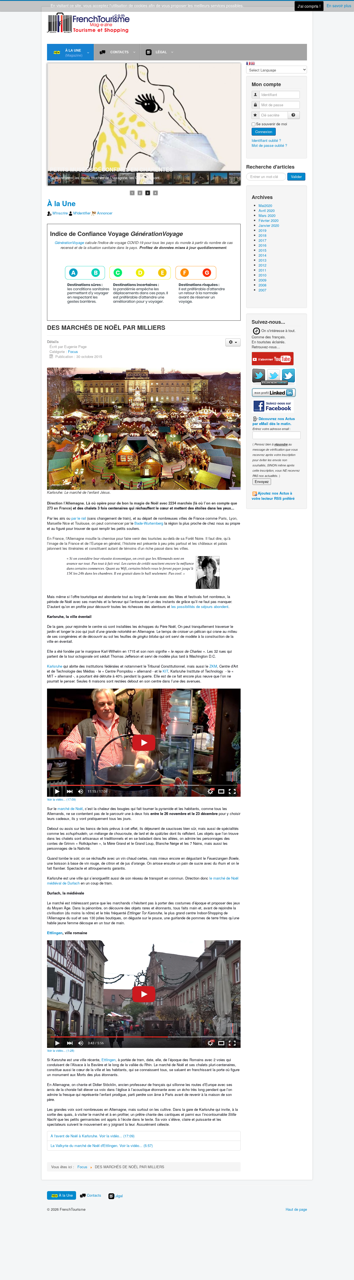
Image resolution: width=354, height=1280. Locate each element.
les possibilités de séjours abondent (199, 606)
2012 (262, 265)
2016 (262, 245)
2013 (262, 260)
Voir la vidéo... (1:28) (60, 1050)
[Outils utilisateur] (233, 343)
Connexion (263, 131)
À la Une (61, 203)
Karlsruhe (54, 666)
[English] (253, 62)
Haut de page (296, 1209)
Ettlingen (55, 933)
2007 (262, 290)
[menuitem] (70, 52)
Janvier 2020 (269, 225)
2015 (262, 250)
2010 (262, 275)
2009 (262, 280)
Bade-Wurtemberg (148, 523)
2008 (262, 285)
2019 (262, 230)
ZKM (213, 666)
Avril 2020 (267, 210)
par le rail (78, 518)
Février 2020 (268, 220)
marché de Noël (70, 808)
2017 (262, 240)
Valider (296, 176)
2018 (262, 235)
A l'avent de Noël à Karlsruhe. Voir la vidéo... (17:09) (92, 1136)
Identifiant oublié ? (266, 140)
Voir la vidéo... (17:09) (61, 799)
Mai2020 (265, 205)
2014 (262, 255)
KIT (165, 671)
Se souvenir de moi (271, 123)
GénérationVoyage (69, 242)
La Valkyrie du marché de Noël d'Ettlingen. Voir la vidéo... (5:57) (102, 1145)
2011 (262, 270)
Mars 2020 (267, 215)
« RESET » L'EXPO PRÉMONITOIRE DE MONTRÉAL (179, 170)
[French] (248, 62)
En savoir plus (339, 5)
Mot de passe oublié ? (269, 145)
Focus (73, 351)
